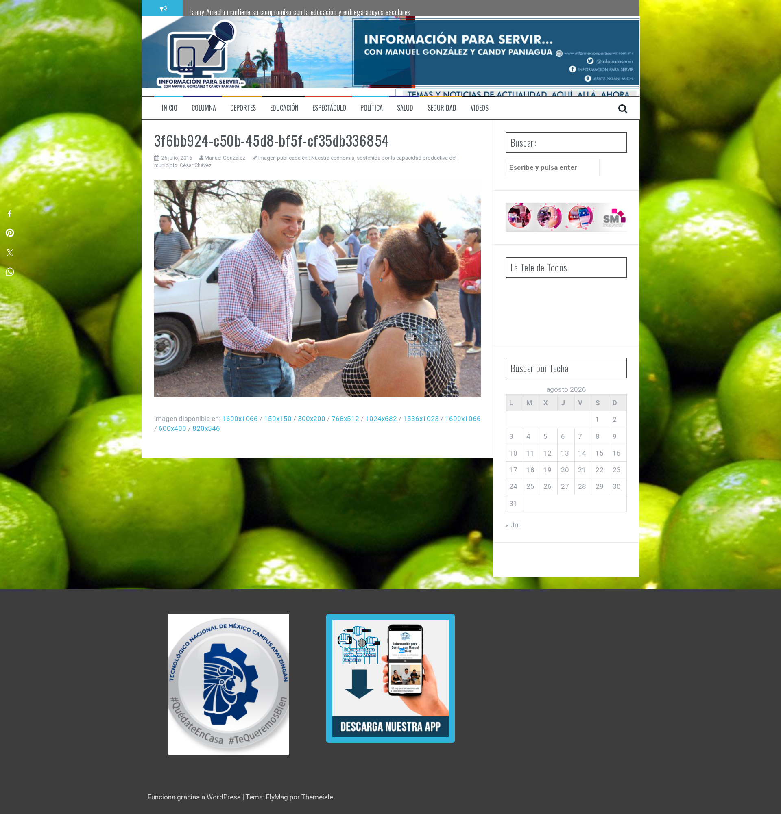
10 (513, 453)
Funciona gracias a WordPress (195, 797)
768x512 (345, 419)
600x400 (172, 428)
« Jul (513, 525)
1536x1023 (421, 419)
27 (565, 486)
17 (513, 470)
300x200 (311, 419)
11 (530, 453)
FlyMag (277, 797)
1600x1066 (240, 419)
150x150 (278, 419)
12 (547, 453)
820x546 (206, 428)
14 (582, 453)
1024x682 (381, 419)
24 (513, 486)
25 (530, 486)
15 (600, 453)
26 (547, 486)
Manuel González (225, 158)
